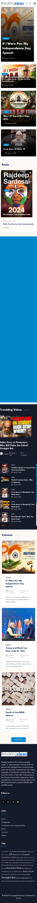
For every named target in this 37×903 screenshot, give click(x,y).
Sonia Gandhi (26, 874)
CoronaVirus (6, 857)
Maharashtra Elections (14, 865)
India (6, 862)
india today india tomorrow (16, 862)
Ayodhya (28, 851)
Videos (3, 835)
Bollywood (16, 854)
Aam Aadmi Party (5, 851)
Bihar (33, 851)
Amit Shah (13, 851)
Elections (8, 860)
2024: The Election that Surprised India (18, 224)
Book (20, 854)
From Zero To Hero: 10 (14, 149)
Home (3, 819)
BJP (10, 854)
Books (7, 190)
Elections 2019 (14, 860)
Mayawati (31, 865)
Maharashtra (5, 865)
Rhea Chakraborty (12, 874)
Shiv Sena (19, 874)
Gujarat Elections (28, 860)
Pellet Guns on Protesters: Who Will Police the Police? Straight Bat (14, 445)
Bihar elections (5, 854)
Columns (6, 38)
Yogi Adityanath (30, 881)
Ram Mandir (4, 874)
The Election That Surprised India (13, 825)
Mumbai (3, 868)
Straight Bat (5, 822)
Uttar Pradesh (22, 881)
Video (4, 74)
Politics (21, 871)
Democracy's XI (21, 857)
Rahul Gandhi (28, 871)
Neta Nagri (25, 868)
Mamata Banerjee (24, 865)
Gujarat (21, 860)
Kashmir (32, 862)
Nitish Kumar (10, 871)
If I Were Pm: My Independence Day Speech (16, 48)
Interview (27, 862)
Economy (3, 860)
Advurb (18, 898)
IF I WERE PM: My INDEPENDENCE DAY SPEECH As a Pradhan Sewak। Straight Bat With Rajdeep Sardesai (18, 79)
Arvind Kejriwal (21, 851)
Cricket (13, 857)
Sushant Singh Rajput (22, 878)
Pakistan (16, 871)
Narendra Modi (13, 868)
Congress (26, 854)
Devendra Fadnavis (30, 857)
